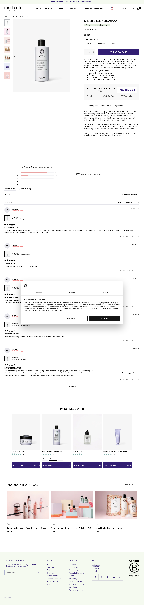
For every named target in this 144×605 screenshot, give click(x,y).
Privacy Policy (52, 582)
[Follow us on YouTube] (114, 577)
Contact (50, 573)
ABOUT (61, 8)
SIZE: (91, 39)
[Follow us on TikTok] (120, 577)
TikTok (94, 571)
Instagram (96, 565)
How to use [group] (106, 106)
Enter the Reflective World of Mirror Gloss (26, 528)
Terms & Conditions (54, 579)
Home (6, 16)
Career (49, 584)
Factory (71, 576)
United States (119, 8)
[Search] (129, 9)
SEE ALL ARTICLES (129, 485)
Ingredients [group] (120, 106)
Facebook (96, 567)
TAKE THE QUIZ (127, 90)
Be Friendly (73, 579)
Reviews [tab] (10, 189)
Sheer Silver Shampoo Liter (20, 219)
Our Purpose (73, 568)
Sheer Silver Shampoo (100, 20)
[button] (90, 29)
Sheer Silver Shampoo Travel (21, 255)
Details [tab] (72, 292)
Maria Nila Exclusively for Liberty (110, 528)
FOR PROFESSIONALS (95, 8)
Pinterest (95, 569)
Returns (50, 570)
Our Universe (73, 570)
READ (9, 532)
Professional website (76, 590)
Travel (88, 44)
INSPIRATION (75, 8)
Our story (72, 565)
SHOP (38, 8)
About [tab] (105, 292)
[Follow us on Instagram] (101, 577)
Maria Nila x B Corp (76, 584)
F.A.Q (49, 565)
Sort (120, 203)
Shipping (50, 568)
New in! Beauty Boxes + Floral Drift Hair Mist (71, 528)
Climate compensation (77, 582)
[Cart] (138, 9)
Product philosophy (76, 573)
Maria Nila (13, 598)
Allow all (104, 318)
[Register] (38, 572)
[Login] (134, 8)
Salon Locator (52, 576)
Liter (113, 44)
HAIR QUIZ (50, 8)
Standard (101, 44)
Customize (70, 318)
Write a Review (131, 195)
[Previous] (15, 56)
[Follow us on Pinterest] (108, 577)
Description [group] (93, 106)
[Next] (67, 56)
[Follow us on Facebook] (95, 577)
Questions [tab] (24, 189)
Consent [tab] (38, 292)
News (9, 524)
